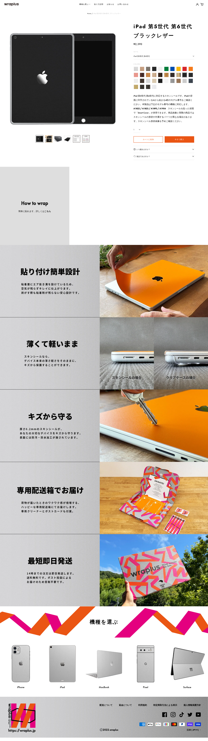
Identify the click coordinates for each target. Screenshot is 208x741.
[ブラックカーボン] (160, 81)
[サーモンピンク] (135, 74)
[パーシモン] (178, 74)
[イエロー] (178, 69)
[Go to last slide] (10, 77)
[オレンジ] (190, 69)
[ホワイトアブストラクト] (154, 86)
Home (89, 13)
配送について (106, 705)
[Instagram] (173, 714)
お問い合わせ (123, 4)
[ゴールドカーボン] (154, 81)
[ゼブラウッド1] (154, 74)
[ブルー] (172, 69)
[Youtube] (198, 714)
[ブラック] (154, 69)
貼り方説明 (98, 4)
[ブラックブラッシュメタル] (142, 86)
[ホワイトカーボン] (166, 81)
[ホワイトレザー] (135, 81)
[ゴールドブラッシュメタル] (135, 86)
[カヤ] (172, 74)
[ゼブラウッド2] (166, 74)
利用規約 (142, 705)
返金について (125, 705)
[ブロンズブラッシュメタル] (178, 81)
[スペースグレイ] (148, 69)
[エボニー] (160, 74)
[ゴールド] (142, 69)
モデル (135, 52)
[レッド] (184, 69)
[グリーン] (166, 69)
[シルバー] (135, 69)
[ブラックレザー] (184, 74)
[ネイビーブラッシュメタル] (190, 81)
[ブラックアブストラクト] (148, 86)
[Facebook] (164, 714)
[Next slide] (115, 77)
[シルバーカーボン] (148, 81)
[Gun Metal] (172, 81)
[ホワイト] (160, 69)
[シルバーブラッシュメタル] (184, 81)
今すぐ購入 (179, 139)
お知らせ (110, 4)
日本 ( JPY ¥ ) (193, 730)
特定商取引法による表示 (165, 705)
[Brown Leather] (142, 81)
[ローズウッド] (142, 74)
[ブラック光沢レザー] (190, 74)
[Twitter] (189, 714)
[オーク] (148, 74)
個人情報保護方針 (192, 705)
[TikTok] (181, 714)
